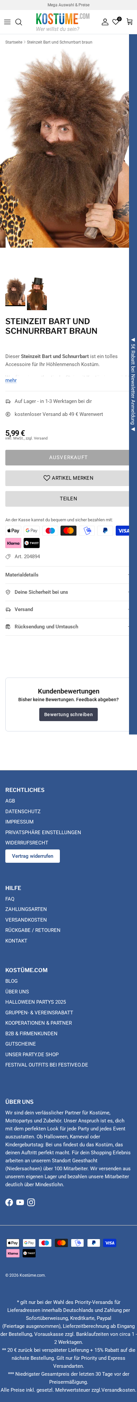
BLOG (11, 981)
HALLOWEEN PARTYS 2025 (35, 1002)
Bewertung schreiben (68, 714)
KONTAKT (16, 941)
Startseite (13, 42)
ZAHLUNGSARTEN (26, 909)
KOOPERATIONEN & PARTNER (38, 1023)
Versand (24, 609)
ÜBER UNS (17, 992)
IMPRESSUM (19, 822)
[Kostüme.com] (62, 21)
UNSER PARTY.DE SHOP (32, 1055)
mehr (11, 380)
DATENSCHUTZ (23, 812)
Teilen (68, 499)
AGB (10, 801)
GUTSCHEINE (20, 1044)
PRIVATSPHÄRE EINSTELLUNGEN (43, 832)
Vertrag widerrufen (32, 856)
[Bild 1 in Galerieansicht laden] (68, 147)
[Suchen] (22, 22)
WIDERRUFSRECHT (26, 843)
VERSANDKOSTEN (26, 920)
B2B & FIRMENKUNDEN (31, 1034)
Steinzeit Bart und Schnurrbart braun (59, 42)
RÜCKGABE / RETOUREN (33, 930)
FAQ (9, 899)
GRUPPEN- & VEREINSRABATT (39, 1013)
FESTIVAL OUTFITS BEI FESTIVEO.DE (46, 1065)
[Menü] (7, 22)
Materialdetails (22, 575)
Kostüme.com (32, 1275)
